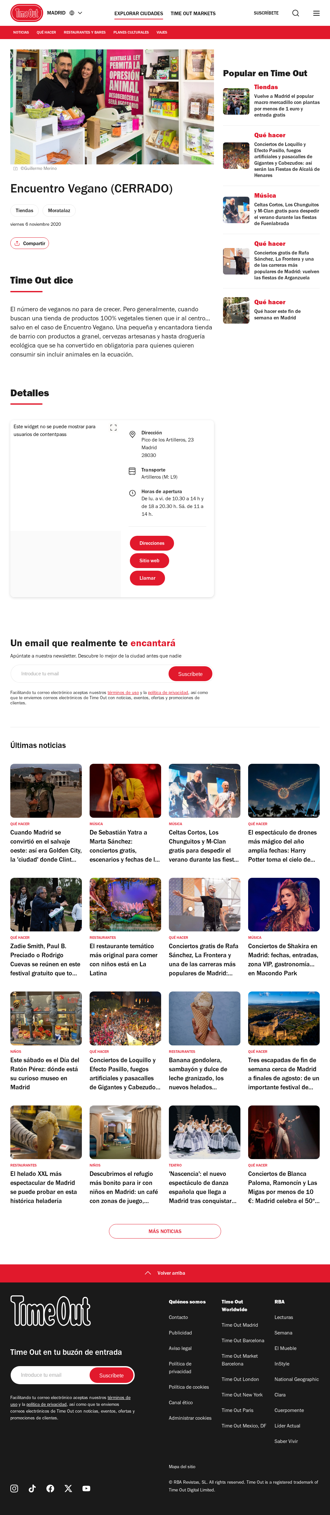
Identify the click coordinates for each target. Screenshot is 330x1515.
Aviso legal (180, 1349)
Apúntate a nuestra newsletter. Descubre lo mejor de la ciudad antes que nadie (95, 656)
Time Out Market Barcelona (240, 1360)
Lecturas (284, 1318)
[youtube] (86, 1488)
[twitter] (68, 1488)
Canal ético (181, 1403)
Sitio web (150, 561)
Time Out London (240, 1380)
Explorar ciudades (138, 14)
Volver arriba (171, 1273)
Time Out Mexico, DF (244, 1426)
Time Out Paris (237, 1411)
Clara (280, 1395)
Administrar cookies (190, 1418)
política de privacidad (168, 693)
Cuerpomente (289, 1411)
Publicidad (180, 1333)
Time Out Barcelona (243, 1341)
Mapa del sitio (182, 1467)
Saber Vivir (286, 1442)
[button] (113, 427)
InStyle (282, 1364)
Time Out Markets (193, 14)
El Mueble (285, 1349)
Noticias (21, 33)
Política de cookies (189, 1387)
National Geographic (297, 1380)
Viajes (162, 33)
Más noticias (165, 1232)
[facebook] (50, 1488)
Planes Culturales (131, 33)
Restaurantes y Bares (85, 33)
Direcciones (152, 543)
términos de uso (123, 693)
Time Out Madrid (240, 1325)
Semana (283, 1333)
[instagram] (14, 1488)
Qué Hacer (46, 33)
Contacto (178, 1318)
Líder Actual (287, 1426)
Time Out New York (242, 1395)
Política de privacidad (180, 1368)
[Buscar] (296, 13)
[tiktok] (32, 1488)
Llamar (147, 578)
